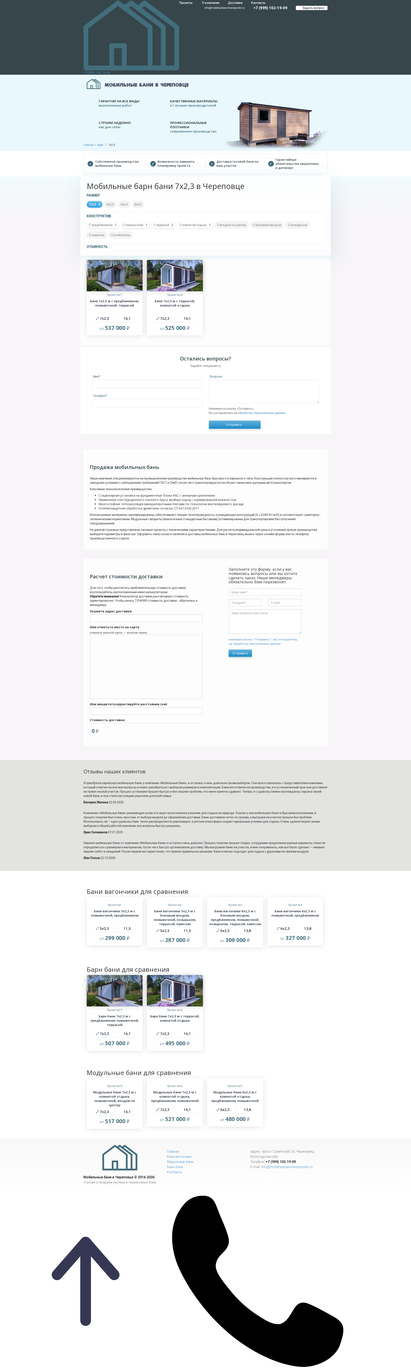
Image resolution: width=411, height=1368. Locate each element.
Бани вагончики (179, 1157)
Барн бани (175, 1167)
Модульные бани (180, 1162)
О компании (210, 2)
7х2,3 (94, 204)
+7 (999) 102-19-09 (96, 72)
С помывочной (135, 225)
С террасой (163, 225)
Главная (88, 144)
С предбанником (102, 225)
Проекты (185, 2)
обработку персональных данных (261, 413)
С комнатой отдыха (195, 225)
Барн (100, 144)
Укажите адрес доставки (111, 611)
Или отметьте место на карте (114, 627)
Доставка (235, 2)
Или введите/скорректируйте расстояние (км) (128, 704)
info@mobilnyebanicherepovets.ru (224, 7)
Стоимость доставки (107, 720)
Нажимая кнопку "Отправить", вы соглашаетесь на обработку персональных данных (263, 641)
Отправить (240, 653)
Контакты (258, 2)
